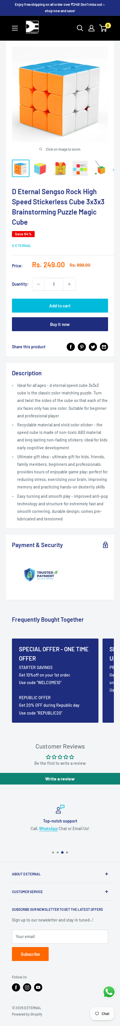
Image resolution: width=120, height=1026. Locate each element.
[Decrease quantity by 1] (38, 284)
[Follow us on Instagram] (27, 987)
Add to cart (60, 305)
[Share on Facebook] (71, 347)
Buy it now (60, 324)
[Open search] (80, 28)
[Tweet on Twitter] (93, 347)
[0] (103, 28)
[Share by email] (104, 347)
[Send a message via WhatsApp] (109, 992)
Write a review (60, 778)
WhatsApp (48, 828)
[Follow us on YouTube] (38, 987)
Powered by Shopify (27, 1014)
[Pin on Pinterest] (82, 347)
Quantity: (20, 284)
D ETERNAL (21, 245)
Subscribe (30, 954)
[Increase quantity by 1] (69, 284)
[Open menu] (15, 28)
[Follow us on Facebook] (16, 987)
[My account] (91, 28)
